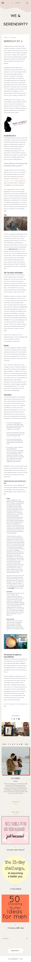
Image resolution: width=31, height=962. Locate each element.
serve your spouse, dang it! (15, 849)
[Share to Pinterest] (16, 719)
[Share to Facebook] (12, 719)
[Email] (18, 719)
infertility (13, 37)
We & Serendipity (14, 959)
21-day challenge (15, 888)
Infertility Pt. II (13, 41)
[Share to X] (14, 719)
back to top (15, 950)
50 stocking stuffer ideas (15, 928)
